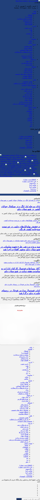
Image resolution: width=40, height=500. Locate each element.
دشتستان (29, 111)
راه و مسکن (28, 22)
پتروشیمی (29, 33)
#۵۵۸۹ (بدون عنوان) (25, 136)
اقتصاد (34, 13)
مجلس (30, 43)
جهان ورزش (28, 94)
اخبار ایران (29, 65)
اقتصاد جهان (28, 24)
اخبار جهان (28, 61)
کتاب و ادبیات (28, 72)
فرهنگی (33, 67)
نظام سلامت (28, 46)
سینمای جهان (28, 70)
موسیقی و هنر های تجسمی (23, 74)
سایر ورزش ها (27, 96)
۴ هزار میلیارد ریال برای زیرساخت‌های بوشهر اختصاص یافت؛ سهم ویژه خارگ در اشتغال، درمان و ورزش (19, 159)
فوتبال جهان (28, 100)
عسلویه (29, 120)
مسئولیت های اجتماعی (28, 85)
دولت (30, 41)
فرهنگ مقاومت (27, 78)
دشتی (30, 116)
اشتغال (30, 15)
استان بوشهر (32, 107)
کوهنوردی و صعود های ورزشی (22, 104)
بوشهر (30, 109)
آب (31, 35)
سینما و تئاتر (28, 68)
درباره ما (29, 145)
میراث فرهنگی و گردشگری (23, 52)
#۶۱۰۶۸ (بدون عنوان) (25, 138)
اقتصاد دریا (28, 17)
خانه (34, 11)
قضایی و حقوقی (27, 57)
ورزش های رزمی (26, 89)
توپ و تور (29, 92)
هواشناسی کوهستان (25, 147)
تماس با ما (29, 142)
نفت (31, 30)
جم (31, 122)
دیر (31, 124)
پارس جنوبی (28, 28)
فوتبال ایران (28, 98)
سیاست (33, 39)
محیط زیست (28, 48)
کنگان (30, 113)
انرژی (34, 26)
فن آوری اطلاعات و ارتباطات (22, 83)
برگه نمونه (29, 140)
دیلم (31, 126)
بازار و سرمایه (27, 20)
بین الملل (33, 59)
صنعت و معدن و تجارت (24, 19)
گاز (31, 31)
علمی (34, 80)
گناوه (30, 115)
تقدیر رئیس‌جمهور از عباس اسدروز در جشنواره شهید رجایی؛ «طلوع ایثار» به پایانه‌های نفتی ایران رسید (19, 172)
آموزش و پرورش (26, 55)
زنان (30, 54)
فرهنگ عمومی (27, 76)
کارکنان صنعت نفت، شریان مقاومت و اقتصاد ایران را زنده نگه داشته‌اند (18, 166)
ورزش (34, 87)
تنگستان (29, 118)
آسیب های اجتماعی (26, 50)
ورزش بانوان (28, 91)
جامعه (34, 44)
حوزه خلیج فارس (26, 63)
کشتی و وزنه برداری (25, 102)
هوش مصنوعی (27, 81)
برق (31, 37)
